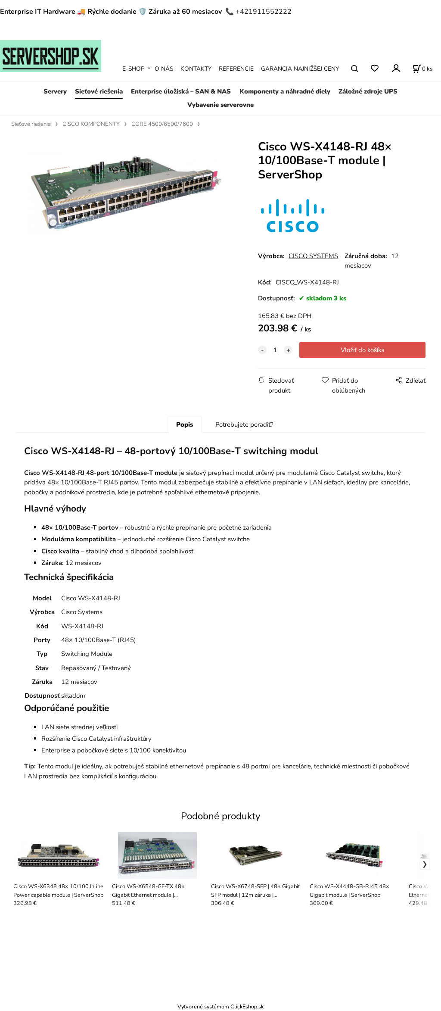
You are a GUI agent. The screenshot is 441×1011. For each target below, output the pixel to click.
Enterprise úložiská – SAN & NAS (181, 91)
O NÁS (164, 69)
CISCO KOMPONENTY (91, 124)
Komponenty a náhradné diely (284, 91)
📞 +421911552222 (258, 11)
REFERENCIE (236, 69)
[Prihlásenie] (396, 67)
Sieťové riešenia (99, 91)
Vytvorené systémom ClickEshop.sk (220, 1006)
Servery (55, 91)
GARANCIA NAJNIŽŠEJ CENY (300, 69)
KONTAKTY (195, 69)
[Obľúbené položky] (374, 68)
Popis (184, 424)
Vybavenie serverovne (220, 104)
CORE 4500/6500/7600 (162, 124)
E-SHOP (133, 69)
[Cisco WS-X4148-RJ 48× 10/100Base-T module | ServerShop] (126, 210)
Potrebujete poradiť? (244, 424)
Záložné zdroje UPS (368, 91)
